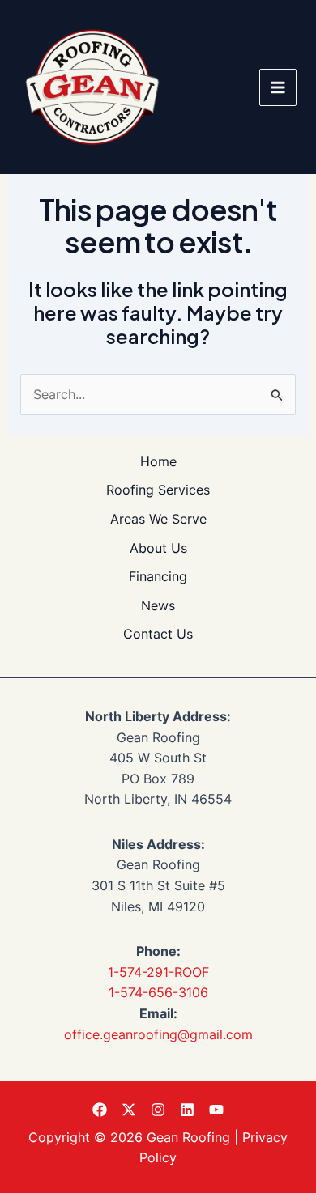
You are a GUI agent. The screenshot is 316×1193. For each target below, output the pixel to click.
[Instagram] (158, 1109)
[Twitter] (129, 1109)
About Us (158, 548)
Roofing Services (158, 490)
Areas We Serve (158, 519)
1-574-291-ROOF (158, 972)
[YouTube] (216, 1109)
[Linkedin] (187, 1109)
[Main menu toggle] (278, 87)
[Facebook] (99, 1109)
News (158, 605)
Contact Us (158, 634)
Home (158, 461)
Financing (158, 576)
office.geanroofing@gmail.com (158, 1034)
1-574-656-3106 (158, 992)
